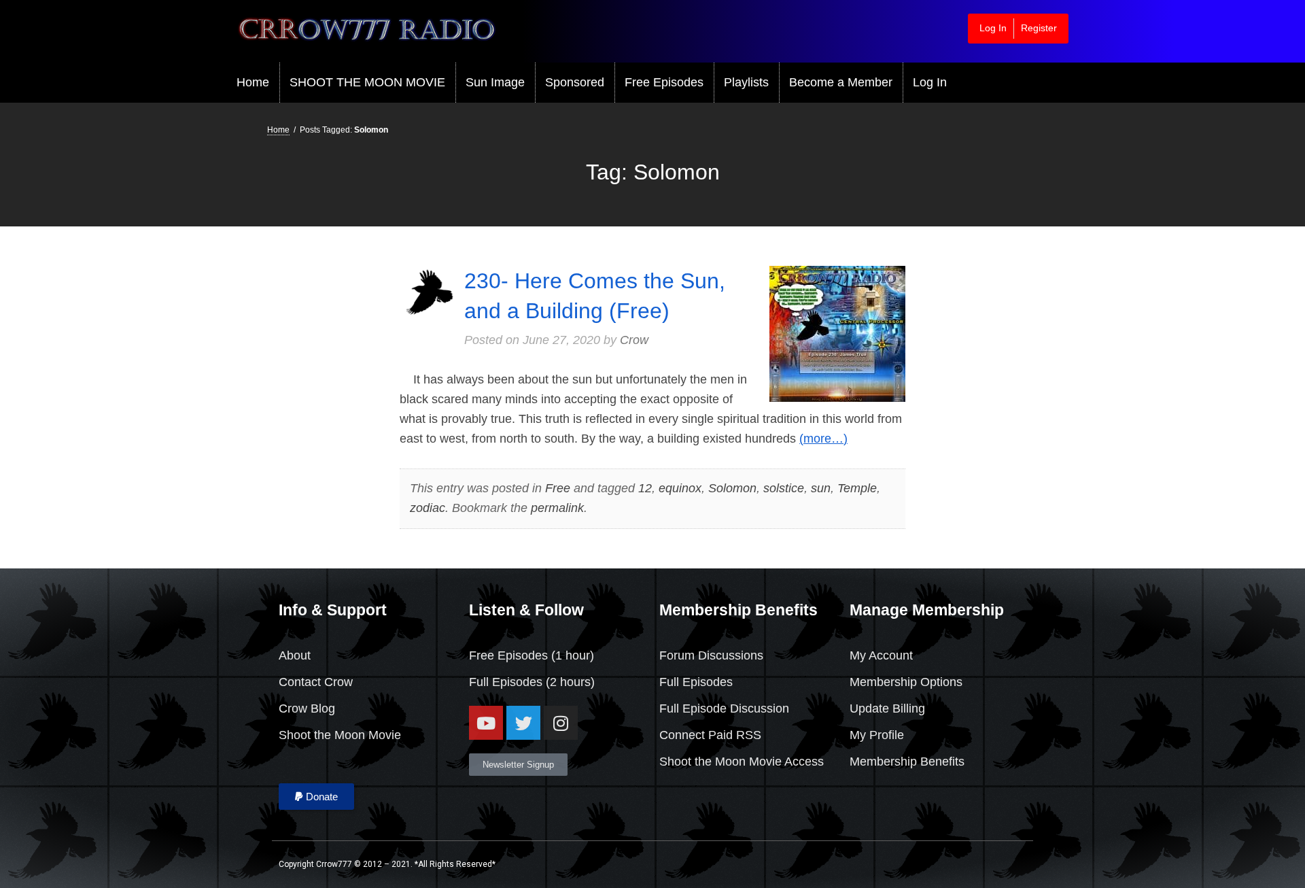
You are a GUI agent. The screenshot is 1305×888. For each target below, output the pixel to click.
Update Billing (887, 708)
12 (645, 488)
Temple (857, 488)
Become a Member (840, 82)
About (295, 655)
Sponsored (574, 82)
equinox (680, 488)
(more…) (823, 438)
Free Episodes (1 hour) (531, 655)
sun (821, 488)
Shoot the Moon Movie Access (741, 761)
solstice (783, 488)
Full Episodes (505, 682)
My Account (881, 655)
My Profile (877, 735)
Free (557, 488)
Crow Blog (307, 708)
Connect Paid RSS (710, 735)
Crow (634, 340)
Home (253, 82)
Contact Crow (316, 682)
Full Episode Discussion (724, 708)
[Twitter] (523, 723)
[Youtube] (486, 723)
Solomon (732, 488)
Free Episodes (664, 82)
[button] (316, 796)
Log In (993, 27)
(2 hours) (568, 682)
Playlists (746, 82)
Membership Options (906, 682)
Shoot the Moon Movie (340, 735)
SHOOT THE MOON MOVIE (367, 82)
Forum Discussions (711, 655)
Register (1039, 27)
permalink (557, 508)
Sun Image (495, 82)
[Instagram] (561, 723)
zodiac (427, 508)
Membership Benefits (907, 761)
